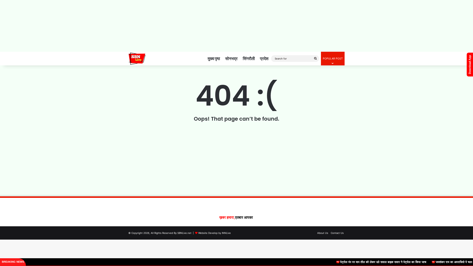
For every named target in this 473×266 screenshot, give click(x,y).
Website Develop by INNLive (214, 232)
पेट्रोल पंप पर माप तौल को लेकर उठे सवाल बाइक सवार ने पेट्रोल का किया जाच (376, 262)
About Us (322, 232)
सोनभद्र (231, 58)
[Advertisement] (236, 26)
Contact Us (337, 232)
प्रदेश (264, 58)
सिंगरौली (249, 58)
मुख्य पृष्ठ (214, 58)
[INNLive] (137, 58)
